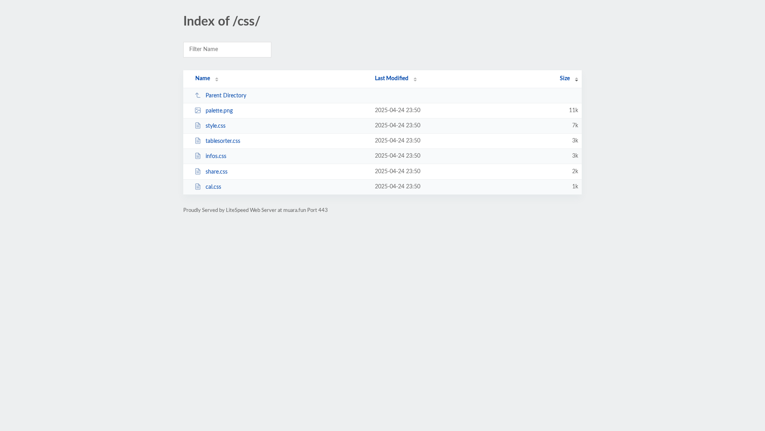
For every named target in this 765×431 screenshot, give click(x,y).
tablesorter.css (223, 141)
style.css (216, 126)
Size (565, 78)
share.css (217, 172)
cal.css (213, 187)
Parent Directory (226, 96)
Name (202, 78)
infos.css (216, 156)
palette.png (219, 111)
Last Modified (391, 78)
